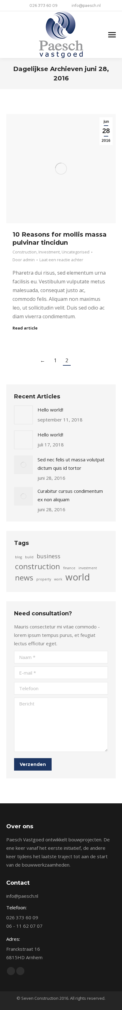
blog (18, 557)
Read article (25, 328)
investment (88, 568)
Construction (25, 252)
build (29, 557)
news (24, 577)
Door (24, 259)
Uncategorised (75, 252)
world (77, 577)
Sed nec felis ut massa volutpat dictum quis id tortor (71, 463)
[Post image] (23, 415)
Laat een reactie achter (61, 259)
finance (69, 568)
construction (37, 566)
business (48, 556)
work (58, 579)
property (43, 579)
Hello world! (50, 409)
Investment (49, 252)
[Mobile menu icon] (112, 34)
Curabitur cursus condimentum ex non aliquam (70, 495)
